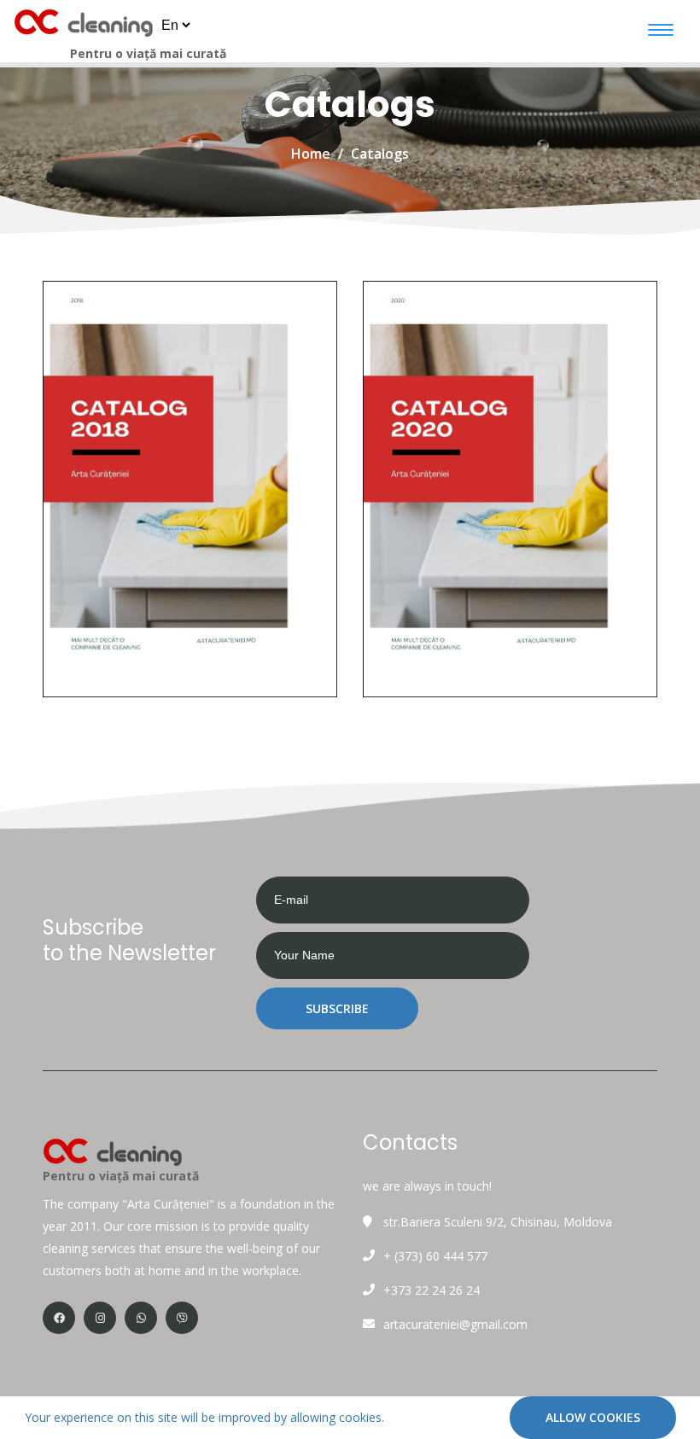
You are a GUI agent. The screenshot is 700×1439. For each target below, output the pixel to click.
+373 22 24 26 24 (431, 1290)
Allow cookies (592, 1417)
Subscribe (337, 1008)
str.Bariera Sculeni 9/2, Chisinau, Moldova (497, 1222)
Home (310, 153)
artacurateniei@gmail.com (455, 1324)
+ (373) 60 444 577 (435, 1256)
